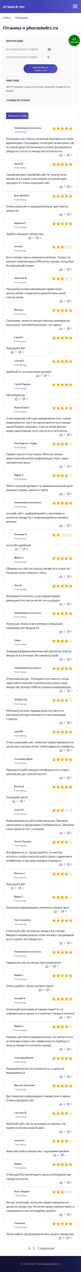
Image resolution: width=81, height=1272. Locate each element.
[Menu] (75, 6)
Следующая (46, 1248)
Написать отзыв (17, 115)
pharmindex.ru (40, 68)
